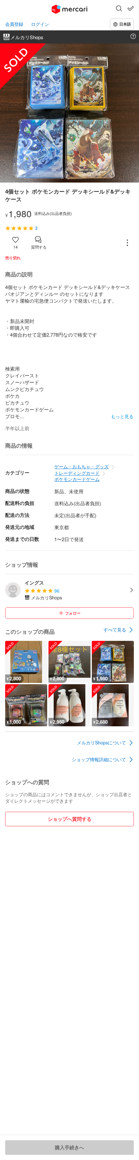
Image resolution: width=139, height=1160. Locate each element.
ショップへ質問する (69, 818)
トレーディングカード (77, 473)
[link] (118, 630)
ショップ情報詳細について (99, 759)
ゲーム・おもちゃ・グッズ (81, 466)
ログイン (40, 24)
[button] (119, 9)
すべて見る (114, 629)
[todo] (130, 8)
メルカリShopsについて (101, 742)
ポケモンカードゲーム (77, 479)
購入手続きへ (69, 1147)
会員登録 (14, 24)
